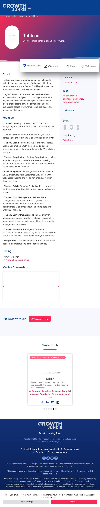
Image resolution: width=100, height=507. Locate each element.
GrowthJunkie (10, 16)
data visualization (71, 102)
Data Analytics (24, 16)
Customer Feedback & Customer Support (47, 357)
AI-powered (68, 95)
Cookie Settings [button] (26, 502)
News (47, 442)
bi (76, 95)
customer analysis (61, 391)
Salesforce (68, 140)
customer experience (40, 394)
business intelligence (73, 98)
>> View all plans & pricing (16, 260)
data (50, 397)
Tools (39, 442)
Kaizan (50, 378)
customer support (60, 394)
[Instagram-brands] (44, 458)
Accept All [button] (74, 502)
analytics (46, 391)
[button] (58, 286)
